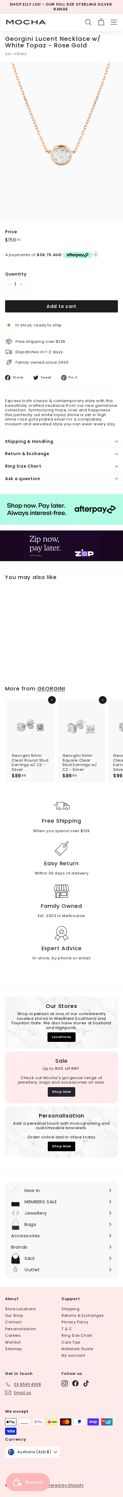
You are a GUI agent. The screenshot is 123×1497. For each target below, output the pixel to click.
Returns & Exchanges (82, 1315)
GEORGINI (51, 688)
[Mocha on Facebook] (75, 1383)
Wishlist (13, 1342)
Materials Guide (77, 1348)
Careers (13, 1335)
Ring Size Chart (23, 466)
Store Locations (20, 1308)
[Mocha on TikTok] (86, 1383)
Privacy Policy (75, 1322)
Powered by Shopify (62, 1485)
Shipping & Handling (29, 441)
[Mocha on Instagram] (64, 1383)
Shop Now (61, 1091)
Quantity (15, 274)
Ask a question (22, 479)
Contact (13, 1322)
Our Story (14, 1315)
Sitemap (13, 1348)
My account (73, 1355)
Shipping (70, 1308)
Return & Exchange (27, 454)
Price (11, 231)
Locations (61, 1036)
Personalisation (20, 1328)
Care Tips (71, 1342)
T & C (66, 1328)
